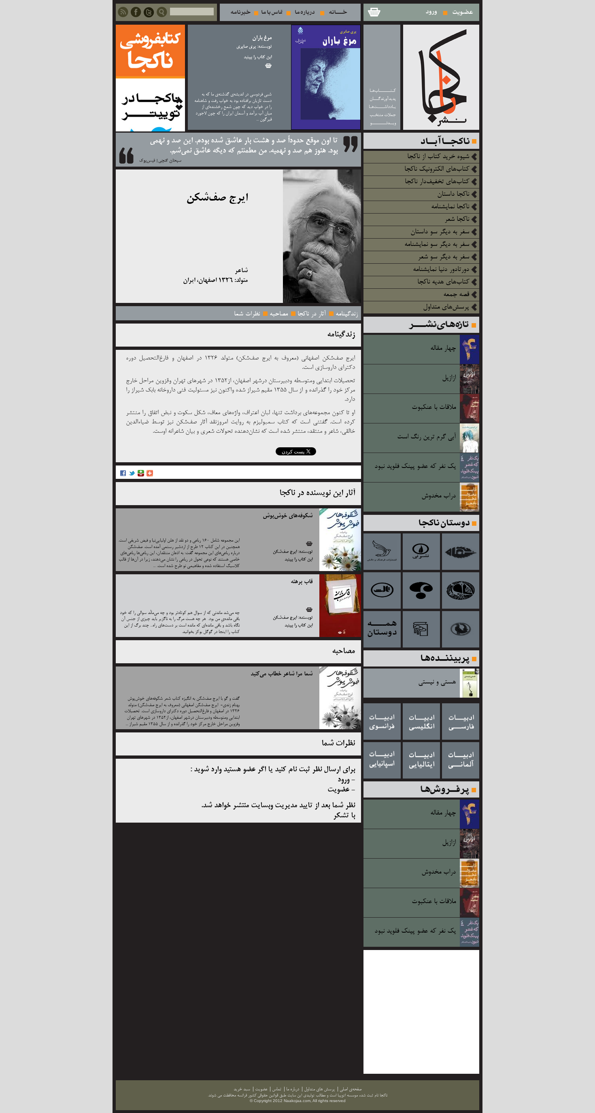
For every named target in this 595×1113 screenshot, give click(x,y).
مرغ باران (262, 38)
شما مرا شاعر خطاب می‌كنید (281, 674)
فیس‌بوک (147, 161)
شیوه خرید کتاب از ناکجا (438, 157)
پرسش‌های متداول (446, 307)
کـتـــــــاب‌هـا (383, 90)
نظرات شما (247, 314)
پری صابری (246, 46)
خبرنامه (240, 12)
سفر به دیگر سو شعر (443, 257)
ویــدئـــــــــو (383, 123)
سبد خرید (373, 12)
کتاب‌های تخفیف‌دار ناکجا (437, 182)
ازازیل (449, 378)
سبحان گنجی (169, 161)
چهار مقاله (443, 349)
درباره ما (305, 12)
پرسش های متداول (319, 1089)
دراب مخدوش (438, 496)
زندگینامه (347, 314)
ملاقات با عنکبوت (434, 408)
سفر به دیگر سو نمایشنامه (436, 245)
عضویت (462, 12)
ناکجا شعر (456, 220)
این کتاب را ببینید (258, 57)
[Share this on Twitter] (132, 475)
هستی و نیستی (437, 682)
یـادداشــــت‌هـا (382, 107)
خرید (268, 65)
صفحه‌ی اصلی (350, 1089)
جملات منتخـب (383, 115)
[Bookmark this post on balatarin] (141, 475)
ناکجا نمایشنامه (450, 207)
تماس (272, 12)
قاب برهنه (301, 582)
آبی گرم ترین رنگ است (426, 437)
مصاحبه (279, 314)
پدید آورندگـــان (383, 99)
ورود (431, 12)
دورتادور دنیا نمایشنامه (441, 270)
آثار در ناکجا (312, 314)
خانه (338, 12)
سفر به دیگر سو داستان (439, 232)
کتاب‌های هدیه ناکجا (443, 282)
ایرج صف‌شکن (285, 552)
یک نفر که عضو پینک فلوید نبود (415, 467)
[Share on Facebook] (123, 475)
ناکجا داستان (453, 194)
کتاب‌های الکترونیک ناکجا (436, 169)
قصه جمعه (456, 295)
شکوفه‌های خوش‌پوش (287, 516)
